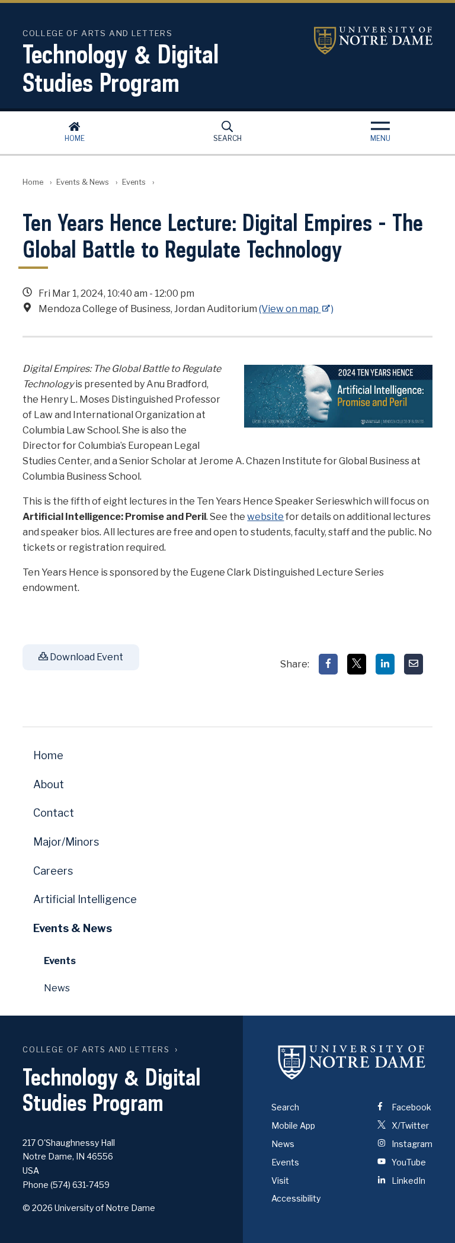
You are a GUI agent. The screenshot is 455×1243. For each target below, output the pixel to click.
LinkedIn (407, 1180)
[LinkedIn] (385, 664)
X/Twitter (409, 1125)
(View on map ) (296, 308)
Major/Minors (66, 842)
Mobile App (293, 1125)
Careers (53, 871)
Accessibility (296, 1198)
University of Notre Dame (373, 40)
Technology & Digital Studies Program (121, 68)
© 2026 (38, 1208)
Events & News (82, 182)
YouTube (408, 1162)
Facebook (410, 1107)
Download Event (85, 657)
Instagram (411, 1144)
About (48, 784)
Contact (53, 813)
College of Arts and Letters (96, 1049)
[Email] (413, 664)
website (265, 516)
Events (134, 182)
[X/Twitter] (356, 664)
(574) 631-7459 (80, 1185)
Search (227, 138)
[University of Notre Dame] (352, 1062)
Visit (280, 1180)
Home (75, 138)
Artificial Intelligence (85, 899)
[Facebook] (328, 664)
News (57, 988)
